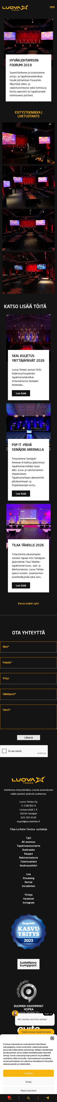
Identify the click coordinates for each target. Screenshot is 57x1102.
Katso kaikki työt (28, 604)
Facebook (28, 899)
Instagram (28, 903)
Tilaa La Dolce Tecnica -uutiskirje (28, 829)
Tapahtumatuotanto (28, 846)
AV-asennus (28, 842)
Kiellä (28, 1081)
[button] (52, 1038)
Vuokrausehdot (28, 866)
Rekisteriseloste (28, 858)
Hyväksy (29, 1073)
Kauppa (28, 854)
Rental (28, 882)
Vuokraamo (28, 850)
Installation (28, 886)
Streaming (28, 878)
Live (28, 874)
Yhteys (29, 895)
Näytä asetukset (28, 1090)
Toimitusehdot (28, 862)
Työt (28, 838)
